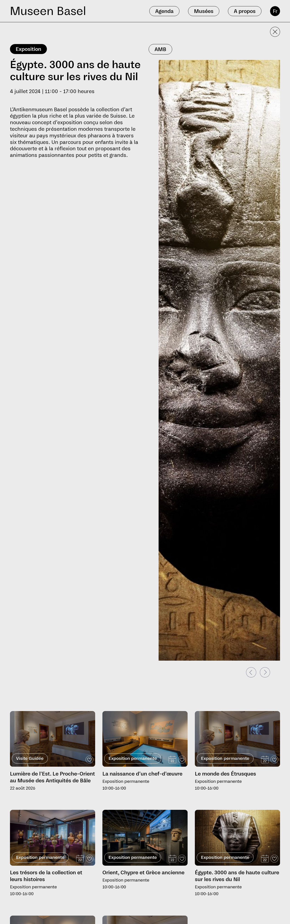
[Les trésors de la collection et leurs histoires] (52, 838)
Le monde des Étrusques (225, 774)
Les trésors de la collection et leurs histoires (46, 875)
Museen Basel (48, 11)
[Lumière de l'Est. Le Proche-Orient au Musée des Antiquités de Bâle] (52, 739)
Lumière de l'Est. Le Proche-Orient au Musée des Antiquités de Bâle (52, 777)
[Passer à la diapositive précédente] (251, 672)
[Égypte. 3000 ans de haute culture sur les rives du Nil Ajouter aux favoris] (274, 858)
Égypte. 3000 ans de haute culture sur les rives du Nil (237, 875)
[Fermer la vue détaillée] (275, 32)
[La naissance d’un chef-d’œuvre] (145, 739)
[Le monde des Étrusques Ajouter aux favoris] (274, 759)
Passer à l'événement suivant (34, 709)
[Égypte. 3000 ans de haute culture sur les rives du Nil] (237, 838)
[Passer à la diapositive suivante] (265, 672)
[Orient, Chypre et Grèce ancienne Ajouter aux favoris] (182, 858)
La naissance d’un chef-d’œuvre (142, 774)
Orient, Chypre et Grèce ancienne (143, 872)
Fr (275, 11)
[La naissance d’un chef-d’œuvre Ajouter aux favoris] (182, 759)
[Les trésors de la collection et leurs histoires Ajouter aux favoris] (89, 858)
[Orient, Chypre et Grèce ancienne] (145, 838)
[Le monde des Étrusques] (237, 739)
